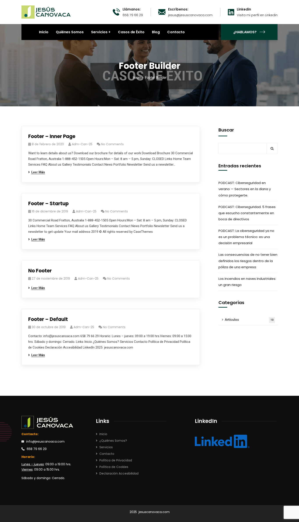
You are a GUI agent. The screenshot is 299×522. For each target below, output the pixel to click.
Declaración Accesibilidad (119, 473)
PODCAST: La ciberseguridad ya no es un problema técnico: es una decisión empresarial (246, 236)
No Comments (112, 144)
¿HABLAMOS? (245, 32)
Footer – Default (48, 319)
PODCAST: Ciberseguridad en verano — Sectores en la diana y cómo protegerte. (244, 189)
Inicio (137, 77)
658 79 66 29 (37, 449)
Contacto (106, 454)
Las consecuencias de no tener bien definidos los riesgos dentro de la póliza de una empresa (247, 260)
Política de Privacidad (115, 460)
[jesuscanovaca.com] (46, 12)
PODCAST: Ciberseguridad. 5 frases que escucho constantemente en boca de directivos (247, 213)
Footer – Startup (48, 203)
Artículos (249, 320)
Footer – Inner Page (51, 136)
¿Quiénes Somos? (113, 440)
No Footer (40, 270)
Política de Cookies (113, 467)
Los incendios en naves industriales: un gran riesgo (247, 281)
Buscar (226, 130)
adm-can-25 (82, 144)
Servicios (106, 447)
